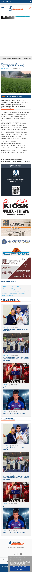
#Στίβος (4, 291)
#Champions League (7, 295)
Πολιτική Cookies (11, 547)
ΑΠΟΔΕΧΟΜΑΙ (20, 569)
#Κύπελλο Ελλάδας (16, 287)
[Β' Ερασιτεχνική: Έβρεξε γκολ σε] (16, 82)
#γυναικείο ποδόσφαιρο (14, 291)
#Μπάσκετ (21, 289)
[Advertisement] (16, 39)
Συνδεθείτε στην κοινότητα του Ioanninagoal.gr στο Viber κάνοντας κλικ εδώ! (16, 160)
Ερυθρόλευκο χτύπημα (16, 376)
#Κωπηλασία (25, 291)
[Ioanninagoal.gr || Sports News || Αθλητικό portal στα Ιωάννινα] (16, 545)
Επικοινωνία (20, 547)
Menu (2, 8)
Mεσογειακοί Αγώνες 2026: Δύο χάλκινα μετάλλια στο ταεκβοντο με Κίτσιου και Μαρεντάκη (16, 347)
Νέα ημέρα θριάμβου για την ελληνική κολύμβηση (16, 318)
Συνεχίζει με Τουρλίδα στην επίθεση (16, 402)
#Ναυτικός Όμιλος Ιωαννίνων (17, 293)
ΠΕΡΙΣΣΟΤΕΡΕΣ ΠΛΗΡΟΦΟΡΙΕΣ (20, 566)
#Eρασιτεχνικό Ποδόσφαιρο (14, 96)
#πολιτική (5, 293)
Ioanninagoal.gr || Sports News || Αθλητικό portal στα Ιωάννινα (16, 8)
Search (29, 8)
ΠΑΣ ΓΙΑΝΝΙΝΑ (6, 560)
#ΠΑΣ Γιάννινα (6, 287)
